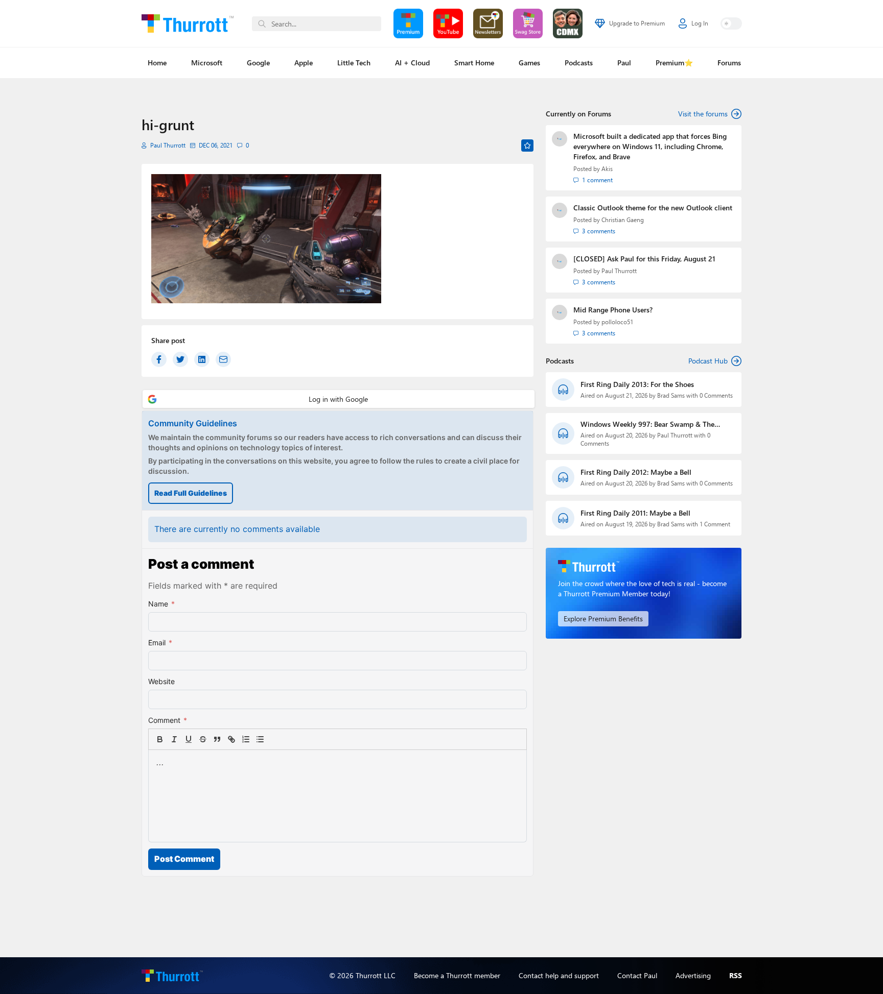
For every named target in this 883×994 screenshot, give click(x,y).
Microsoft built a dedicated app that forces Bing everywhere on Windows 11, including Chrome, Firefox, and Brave (650, 146)
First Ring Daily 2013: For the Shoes (637, 384)
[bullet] (260, 739)
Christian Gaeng (622, 220)
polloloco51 (617, 322)
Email (160, 642)
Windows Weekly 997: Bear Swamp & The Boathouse (647, 424)
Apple (303, 62)
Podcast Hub (708, 361)
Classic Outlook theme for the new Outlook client (652, 207)
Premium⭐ (674, 62)
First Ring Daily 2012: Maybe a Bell (635, 472)
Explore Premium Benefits (603, 618)
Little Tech (353, 62)
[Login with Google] (339, 399)
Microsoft (206, 62)
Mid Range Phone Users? (613, 309)
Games (529, 62)
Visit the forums (703, 113)
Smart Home (474, 62)
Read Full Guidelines (190, 493)
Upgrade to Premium (637, 23)
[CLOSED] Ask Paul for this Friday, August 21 (644, 258)
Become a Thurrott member (457, 975)
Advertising (693, 975)
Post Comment (184, 859)
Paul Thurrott (167, 145)
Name (161, 603)
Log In (699, 23)
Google (258, 62)
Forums (729, 62)
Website (161, 681)
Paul (624, 62)
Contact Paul (637, 975)
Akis (607, 169)
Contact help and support (559, 975)
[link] (274, 739)
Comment (167, 720)
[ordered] (246, 739)
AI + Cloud (412, 62)
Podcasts (579, 62)
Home (157, 62)
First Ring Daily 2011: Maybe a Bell (635, 513)
